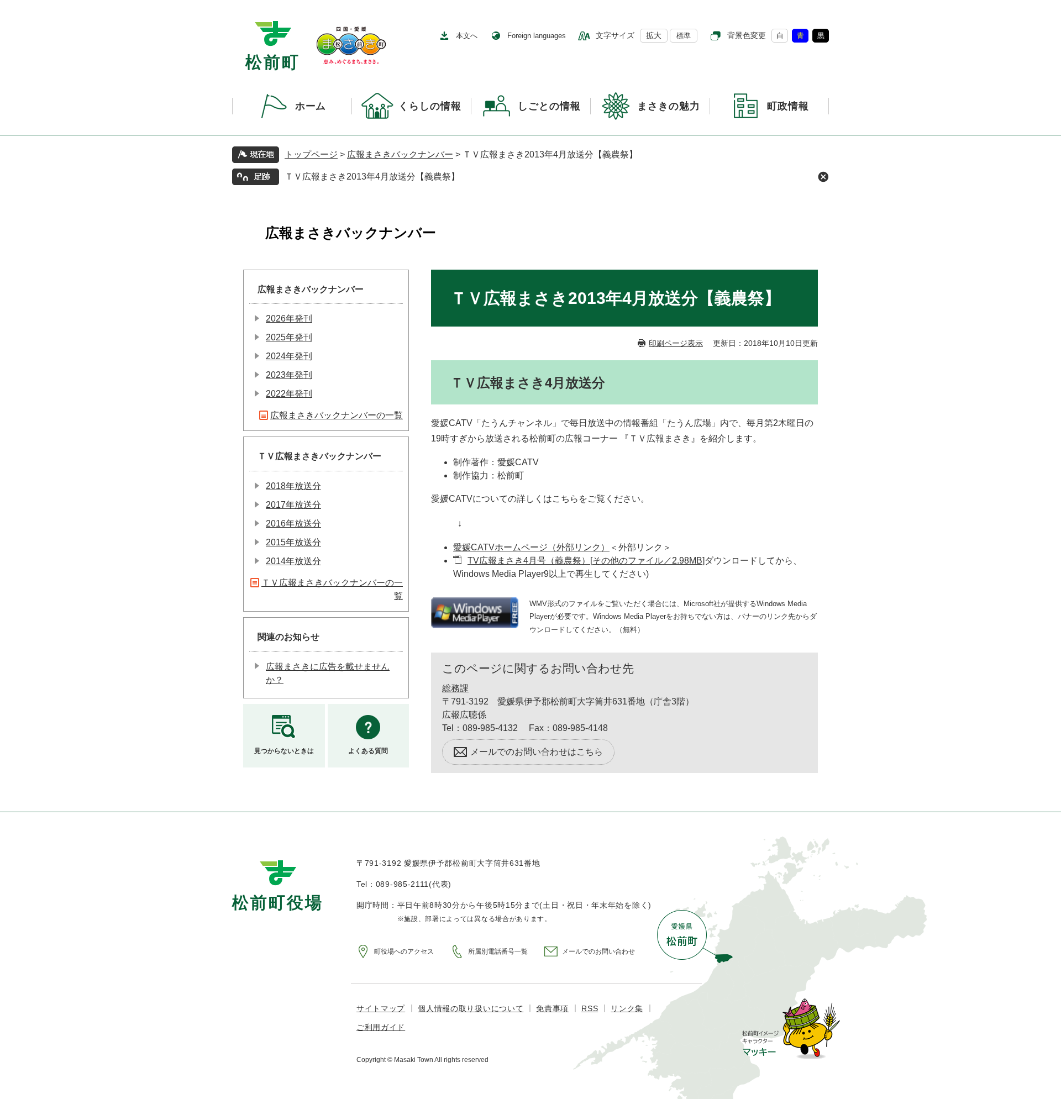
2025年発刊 (289, 337)
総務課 (455, 688)
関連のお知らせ (288, 636)
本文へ (466, 35)
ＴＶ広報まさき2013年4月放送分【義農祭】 (372, 176)
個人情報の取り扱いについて (470, 1008)
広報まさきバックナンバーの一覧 (336, 415)
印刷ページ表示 (676, 343)
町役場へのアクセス (404, 951)
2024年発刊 (289, 356)
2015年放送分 (293, 542)
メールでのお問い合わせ (598, 951)
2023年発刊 (289, 375)
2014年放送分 (293, 561)
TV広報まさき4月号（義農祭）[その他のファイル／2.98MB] (586, 560)
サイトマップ (380, 1008)
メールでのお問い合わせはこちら (536, 751)
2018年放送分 (293, 486)
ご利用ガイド (380, 1027)
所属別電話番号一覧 (498, 951)
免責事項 (552, 1008)
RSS (589, 1008)
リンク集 (627, 1008)
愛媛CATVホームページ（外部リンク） (531, 547)
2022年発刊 (289, 393)
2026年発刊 (289, 318)
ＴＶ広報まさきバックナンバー (319, 456)
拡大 (653, 35)
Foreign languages (536, 35)
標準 (683, 35)
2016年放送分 (293, 523)
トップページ (311, 154)
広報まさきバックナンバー (400, 154)
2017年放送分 (293, 504)
